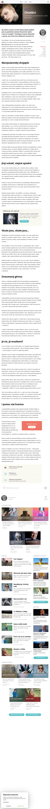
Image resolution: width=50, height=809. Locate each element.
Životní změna (37, 566)
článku (3, 48)
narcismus (43, 54)
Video (30, 1)
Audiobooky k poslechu (39, 556)
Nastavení (8, 806)
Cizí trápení (18, 559)
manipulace (43, 46)
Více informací (6, 802)
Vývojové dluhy (37, 595)
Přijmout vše (21, 806)
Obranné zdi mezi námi (22, 573)
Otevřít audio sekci (41, 602)
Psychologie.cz (2, 2)
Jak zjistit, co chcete (23, 518)
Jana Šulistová (42, 36)
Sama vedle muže (20, 624)
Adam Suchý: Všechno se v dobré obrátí (40, 650)
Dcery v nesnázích (38, 580)
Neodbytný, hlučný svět (21, 585)
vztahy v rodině (42, 56)
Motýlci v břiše (19, 649)
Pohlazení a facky (22, 675)
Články (21, 1)
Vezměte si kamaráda (31, 542)
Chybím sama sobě (39, 518)
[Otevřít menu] (48, 2)
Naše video (36, 607)
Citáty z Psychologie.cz (33, 714)
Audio (26, 1)
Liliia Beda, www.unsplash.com (7, 23)
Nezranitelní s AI (20, 599)
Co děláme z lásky (20, 611)
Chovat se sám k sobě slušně (29, 214)
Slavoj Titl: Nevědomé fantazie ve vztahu (39, 634)
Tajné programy (7, 518)
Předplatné (31, 427)
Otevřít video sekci (41, 657)
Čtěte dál (4, 556)
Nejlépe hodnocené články (17, 714)
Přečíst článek (24, 221)
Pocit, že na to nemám (22, 636)
